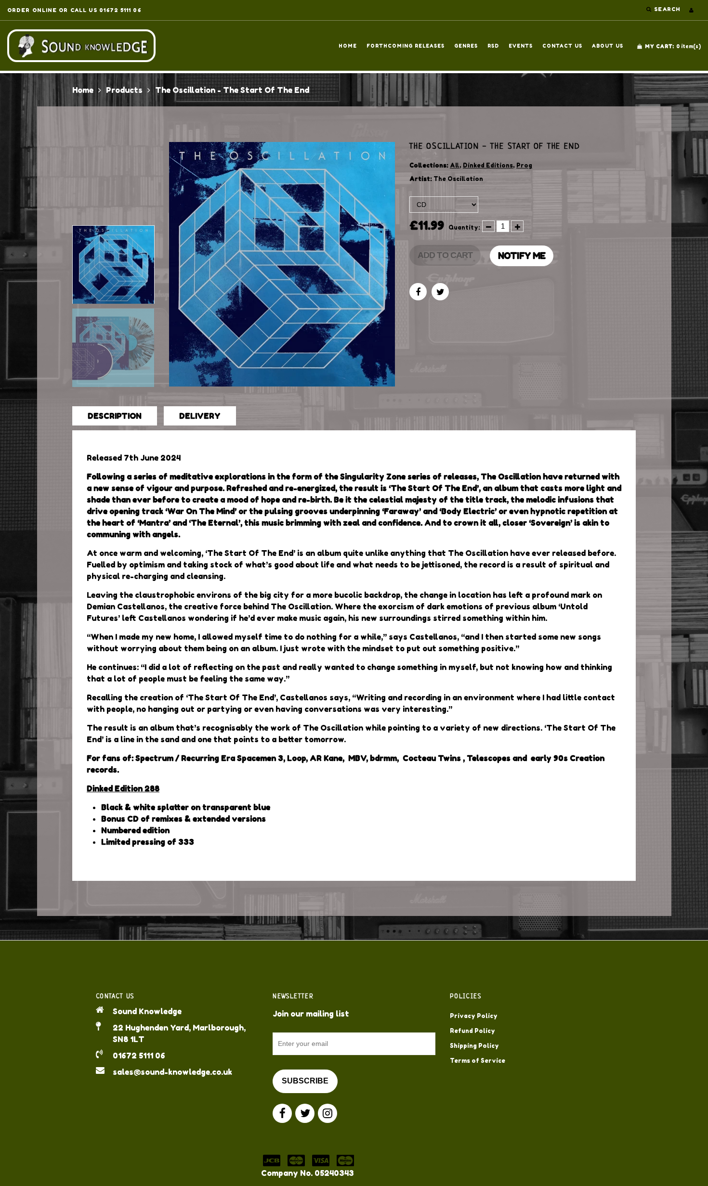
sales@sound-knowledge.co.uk (172, 1072)
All (454, 165)
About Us (607, 46)
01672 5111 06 (139, 1055)
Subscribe (305, 1081)
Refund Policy (472, 1030)
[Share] (418, 291)
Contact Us (562, 46)
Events (521, 46)
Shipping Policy (474, 1045)
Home (348, 46)
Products (124, 90)
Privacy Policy (474, 1015)
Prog (524, 165)
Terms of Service (477, 1060)
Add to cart (445, 255)
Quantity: (464, 227)
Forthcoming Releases (406, 46)
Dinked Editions (488, 165)
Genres (466, 46)
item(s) (673, 46)
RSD (493, 46)
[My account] (691, 10)
